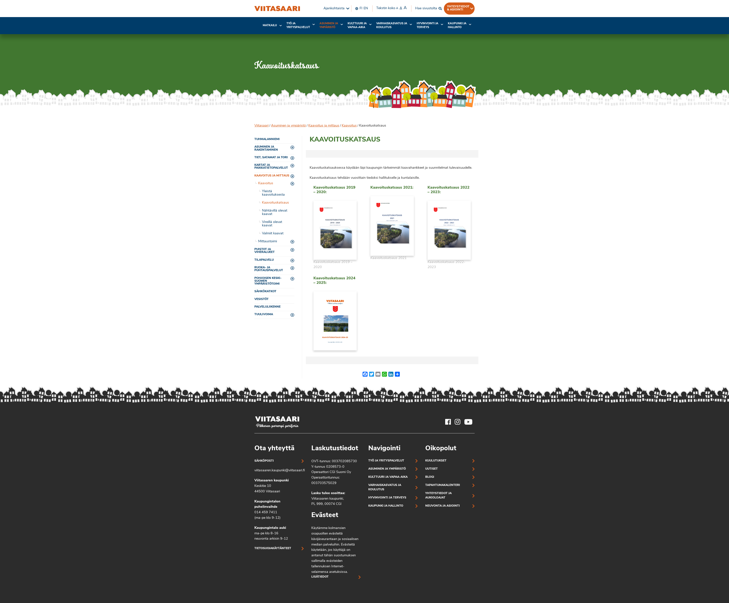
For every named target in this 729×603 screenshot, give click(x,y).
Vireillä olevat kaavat (272, 223)
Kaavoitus (349, 126)
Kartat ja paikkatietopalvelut (271, 166)
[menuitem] (335, 8)
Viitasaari (261, 126)
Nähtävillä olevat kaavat (274, 212)
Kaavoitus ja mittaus (323, 126)
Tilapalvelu (264, 260)
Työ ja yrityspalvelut (298, 25)
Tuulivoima (263, 314)
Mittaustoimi (267, 241)
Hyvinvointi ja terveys (387, 497)
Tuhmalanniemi (267, 139)
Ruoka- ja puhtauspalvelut (268, 269)
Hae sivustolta (426, 8)
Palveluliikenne (267, 306)
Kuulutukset (436, 460)
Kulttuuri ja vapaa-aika (357, 25)
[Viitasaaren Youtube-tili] (468, 422)
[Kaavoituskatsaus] (277, 8)
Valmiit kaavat (272, 233)
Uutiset (431, 469)
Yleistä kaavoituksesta (273, 193)
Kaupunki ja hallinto (457, 25)
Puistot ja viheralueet (264, 251)
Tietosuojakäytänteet (272, 548)
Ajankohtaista (334, 8)
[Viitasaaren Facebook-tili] (448, 422)
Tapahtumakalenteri (442, 485)
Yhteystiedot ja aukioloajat (438, 495)
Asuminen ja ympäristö (329, 25)
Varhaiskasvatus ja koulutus (391, 25)
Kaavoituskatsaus (275, 203)
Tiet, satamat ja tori (271, 157)
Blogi (429, 477)
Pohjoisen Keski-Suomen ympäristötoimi (268, 281)
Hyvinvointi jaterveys (427, 25)
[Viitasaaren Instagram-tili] (457, 422)
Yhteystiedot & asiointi (458, 8)
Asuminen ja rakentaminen (266, 148)
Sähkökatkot (265, 291)
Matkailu (270, 25)
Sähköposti (264, 461)
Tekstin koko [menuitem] (391, 8)
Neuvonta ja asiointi (442, 506)
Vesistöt (261, 299)
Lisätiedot (320, 576)
